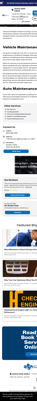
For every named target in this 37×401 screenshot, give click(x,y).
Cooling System (13, 112)
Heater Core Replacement (16, 116)
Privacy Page (20, 398)
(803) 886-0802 (12, 133)
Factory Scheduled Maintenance (19, 114)
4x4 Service (11, 109)
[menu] (34, 3)
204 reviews (25, 21)
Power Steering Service (15, 119)
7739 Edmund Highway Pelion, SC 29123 (20, 139)
